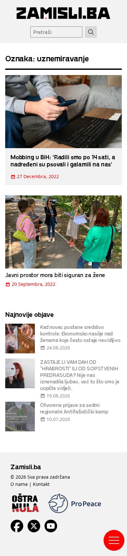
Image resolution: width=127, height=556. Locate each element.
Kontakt (41, 484)
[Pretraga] (91, 32)
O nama (19, 484)
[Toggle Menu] (114, 540)
